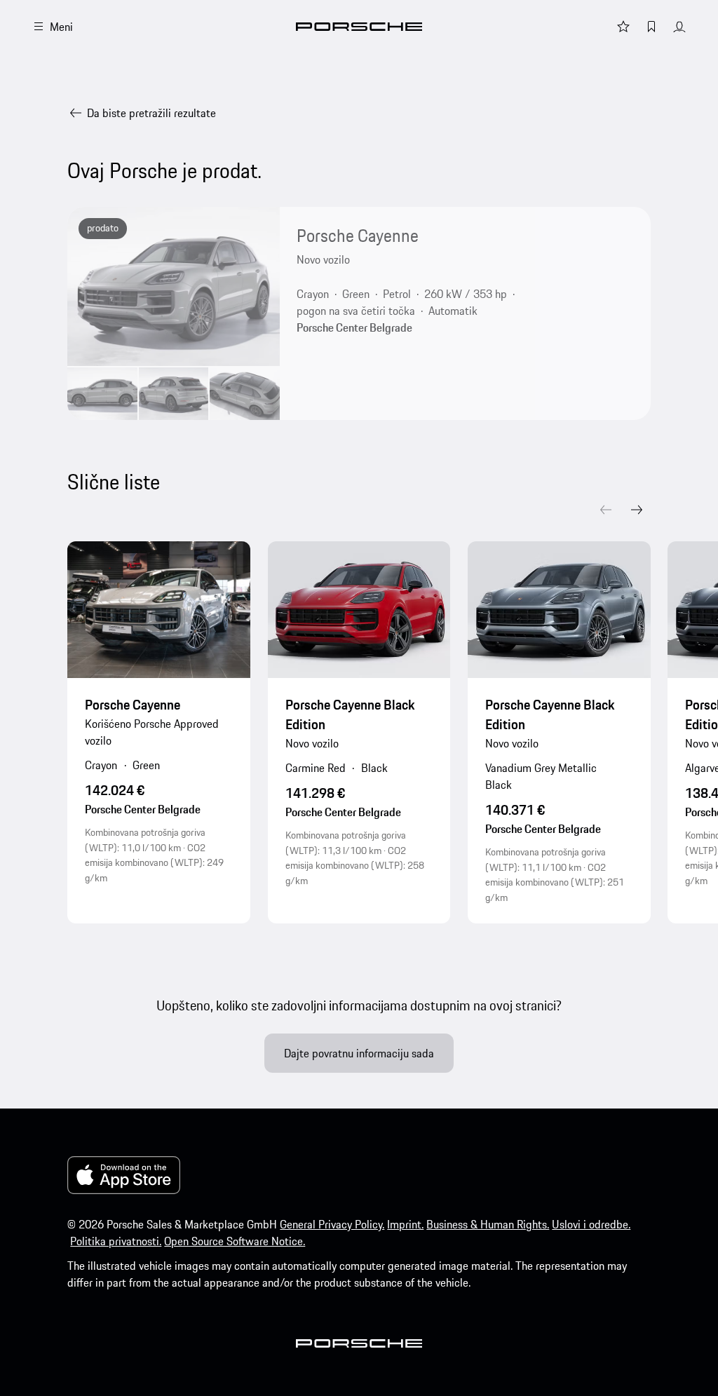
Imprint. (405, 1224)
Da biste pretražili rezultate (151, 112)
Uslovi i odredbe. (591, 1224)
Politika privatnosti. (115, 1241)
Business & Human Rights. (487, 1224)
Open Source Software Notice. (234, 1241)
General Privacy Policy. (332, 1224)
